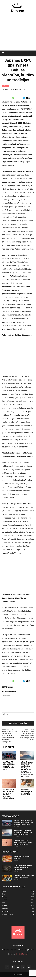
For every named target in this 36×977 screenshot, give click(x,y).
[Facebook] (7, 967)
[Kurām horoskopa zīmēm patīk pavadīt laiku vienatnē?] (7, 878)
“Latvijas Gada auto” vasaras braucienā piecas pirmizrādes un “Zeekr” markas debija (9, 765)
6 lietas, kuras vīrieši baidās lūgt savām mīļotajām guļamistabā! (23, 867)
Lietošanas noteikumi (9, 950)
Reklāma (31, 950)
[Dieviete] (18, 7)
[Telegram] (18, 967)
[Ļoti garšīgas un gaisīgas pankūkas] (7, 858)
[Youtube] (29, 967)
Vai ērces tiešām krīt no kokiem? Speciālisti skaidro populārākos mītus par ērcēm (8, 794)
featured (10, 687)
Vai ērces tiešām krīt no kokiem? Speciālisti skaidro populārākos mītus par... (23, 842)
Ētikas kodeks (22, 950)
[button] (3, 53)
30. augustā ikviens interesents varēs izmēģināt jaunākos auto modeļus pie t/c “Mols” (27, 736)
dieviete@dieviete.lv (22, 954)
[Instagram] (13, 967)
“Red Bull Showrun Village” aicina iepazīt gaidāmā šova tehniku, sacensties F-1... (23, 832)
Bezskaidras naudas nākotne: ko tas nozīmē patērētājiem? (26, 792)
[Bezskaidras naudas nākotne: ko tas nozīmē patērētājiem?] (27, 783)
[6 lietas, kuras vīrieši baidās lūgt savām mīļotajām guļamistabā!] (7, 868)
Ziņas (5, 86)
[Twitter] (23, 967)
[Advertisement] (18, 32)
